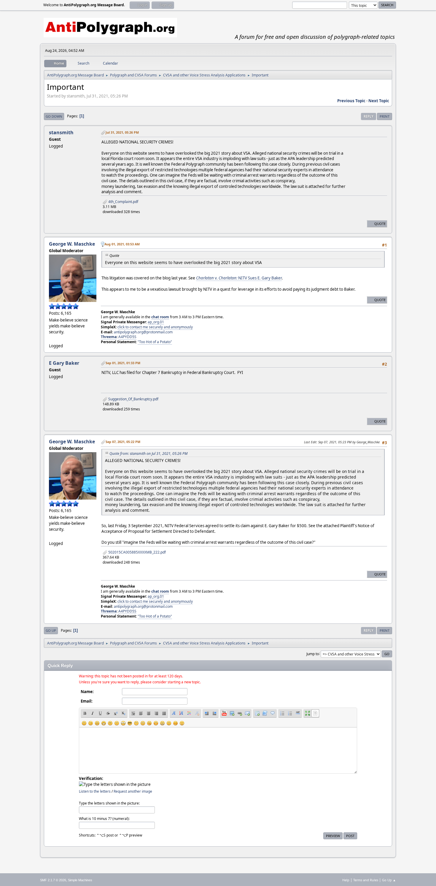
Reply (368, 116)
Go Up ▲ (389, 880)
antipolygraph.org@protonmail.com (143, 332)
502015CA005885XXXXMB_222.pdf (136, 552)
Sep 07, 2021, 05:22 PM (123, 441)
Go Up (51, 630)
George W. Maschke (72, 244)
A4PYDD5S (127, 336)
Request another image (133, 791)
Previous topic (351, 100)
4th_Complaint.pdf (122, 201)
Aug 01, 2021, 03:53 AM (122, 244)
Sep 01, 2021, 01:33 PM (123, 363)
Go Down (54, 116)
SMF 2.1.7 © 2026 (53, 880)
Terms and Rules (365, 880)
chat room (160, 316)
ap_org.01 (156, 321)
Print (384, 116)
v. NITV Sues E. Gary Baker (239, 278)
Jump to (312, 653)
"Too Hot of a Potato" (155, 341)
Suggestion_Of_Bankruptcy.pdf (132, 399)
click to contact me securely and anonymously (155, 327)
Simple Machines (80, 880)
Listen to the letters (95, 791)
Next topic (378, 100)
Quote (380, 223)
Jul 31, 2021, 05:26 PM (122, 132)
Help (345, 880)
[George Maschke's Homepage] (51, 338)
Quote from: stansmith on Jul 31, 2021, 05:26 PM (148, 453)
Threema (109, 336)
